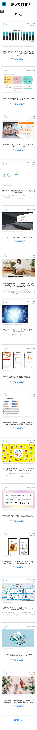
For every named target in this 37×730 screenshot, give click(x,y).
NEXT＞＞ (18, 720)
